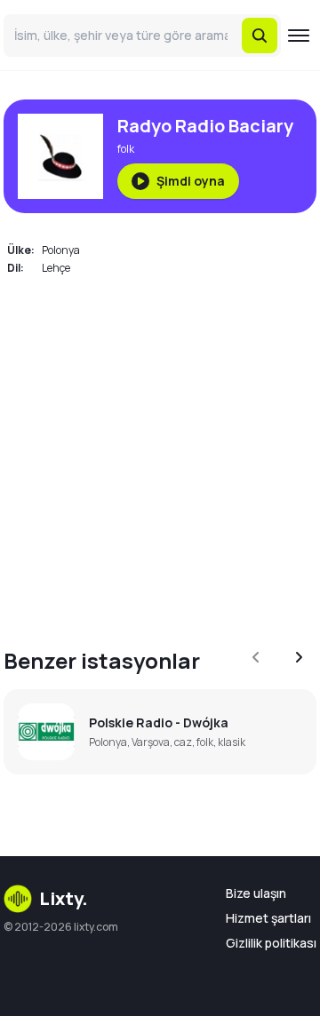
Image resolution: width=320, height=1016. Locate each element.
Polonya (61, 250)
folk (125, 148)
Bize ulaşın (256, 893)
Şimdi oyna (190, 180)
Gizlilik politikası (271, 942)
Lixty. (63, 898)
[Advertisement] (160, 451)
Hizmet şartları (268, 917)
